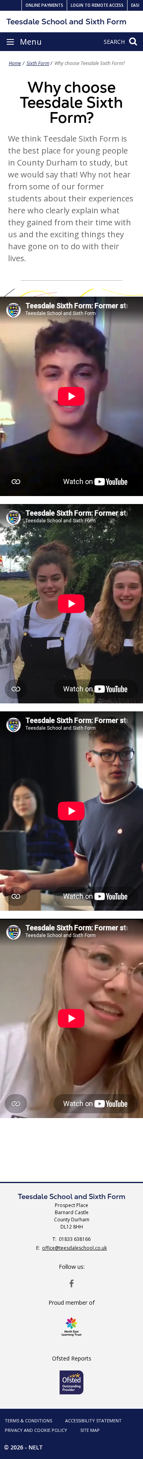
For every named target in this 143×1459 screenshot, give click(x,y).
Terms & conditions (28, 1421)
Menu (31, 41)
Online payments (44, 5)
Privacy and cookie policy (36, 1430)
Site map (90, 1430)
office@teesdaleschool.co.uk (74, 1247)
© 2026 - (23, 1447)
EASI (135, 5)
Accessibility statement (93, 1421)
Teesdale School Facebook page (71, 1283)
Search (114, 41)
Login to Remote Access (97, 5)
